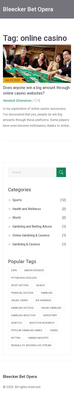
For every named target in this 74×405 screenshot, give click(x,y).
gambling (46, 293)
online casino (19, 300)
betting (16, 338)
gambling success (22, 308)
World (39, 217)
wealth (40, 285)
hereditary (50, 315)
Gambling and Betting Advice (39, 226)
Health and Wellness (39, 209)
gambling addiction (23, 315)
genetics (16, 323)
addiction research (41, 323)
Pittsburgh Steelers (24, 278)
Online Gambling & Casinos (39, 235)
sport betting (20, 285)
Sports (39, 200)
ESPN (14, 270)
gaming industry (38, 338)
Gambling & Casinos (39, 244)
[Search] (61, 172)
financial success (22, 293)
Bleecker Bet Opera (28, 9)
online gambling (51, 308)
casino (54, 330)
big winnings (43, 300)
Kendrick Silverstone (17, 100)
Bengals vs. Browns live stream (31, 345)
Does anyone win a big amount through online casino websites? (36, 90)
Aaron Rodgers (34, 270)
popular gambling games (26, 330)
